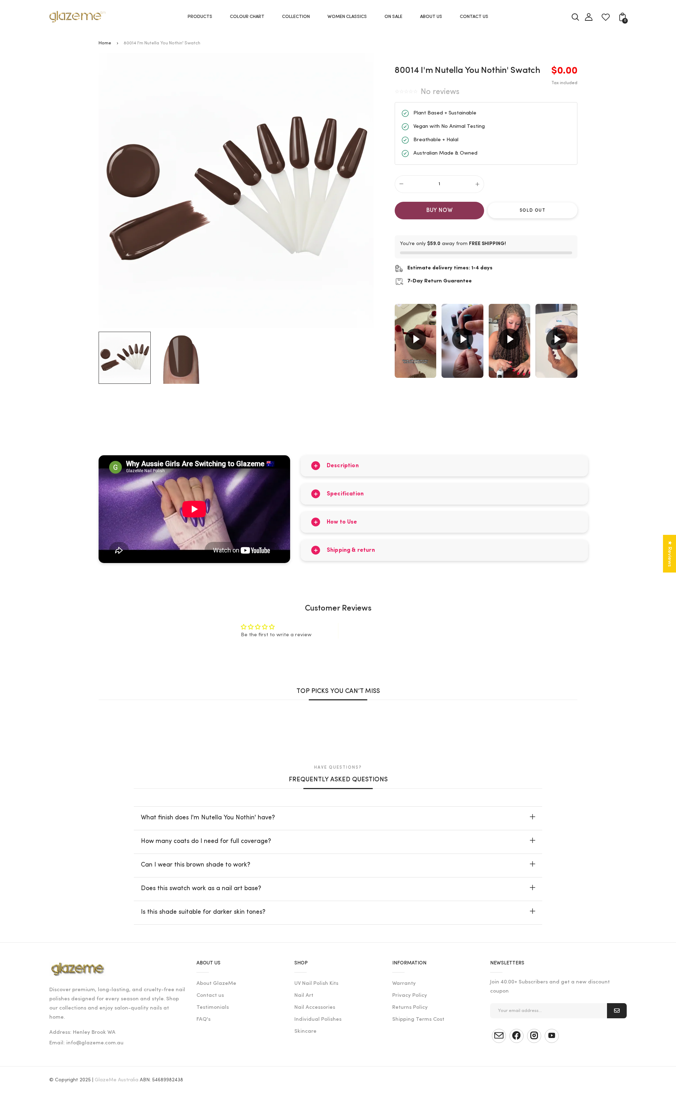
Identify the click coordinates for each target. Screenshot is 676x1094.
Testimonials (212, 1007)
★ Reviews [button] (669, 553)
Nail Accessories (314, 1007)
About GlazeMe (216, 983)
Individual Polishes (318, 1019)
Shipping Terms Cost (418, 1019)
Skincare (305, 1031)
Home (105, 43)
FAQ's (203, 1019)
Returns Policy (410, 1007)
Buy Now (439, 210)
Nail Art (303, 995)
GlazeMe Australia (116, 1080)
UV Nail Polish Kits (316, 983)
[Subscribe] (617, 1010)
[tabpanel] (126, 358)
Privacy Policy (409, 995)
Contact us (210, 995)
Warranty (404, 983)
